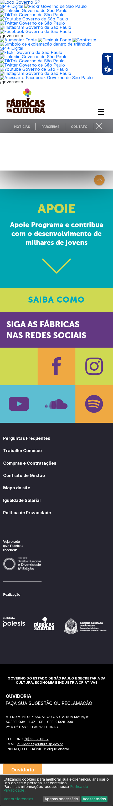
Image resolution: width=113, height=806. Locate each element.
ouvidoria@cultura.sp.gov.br (40, 744)
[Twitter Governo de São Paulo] (32, 65)
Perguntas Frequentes (26, 438)
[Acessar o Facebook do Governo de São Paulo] (46, 77)
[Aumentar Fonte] (18, 39)
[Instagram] (94, 366)
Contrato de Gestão (24, 475)
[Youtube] (19, 404)
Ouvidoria (22, 769)
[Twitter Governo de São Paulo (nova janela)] (32, 23)
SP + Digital (11, 6)
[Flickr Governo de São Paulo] (31, 52)
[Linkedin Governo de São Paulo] (34, 56)
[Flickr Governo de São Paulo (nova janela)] (55, 6)
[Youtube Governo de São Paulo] (34, 69)
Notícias (22, 127)
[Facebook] (56, 366)
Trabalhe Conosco (22, 450)
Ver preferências (18, 799)
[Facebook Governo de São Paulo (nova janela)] (35, 31)
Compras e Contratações (29, 463)
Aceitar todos (94, 799)
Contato (79, 127)
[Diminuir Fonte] (54, 39)
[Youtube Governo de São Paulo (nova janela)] (34, 18)
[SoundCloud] (56, 404)
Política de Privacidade (27, 512)
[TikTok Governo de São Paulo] (32, 60)
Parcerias (50, 127)
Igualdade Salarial (21, 500)
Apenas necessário (61, 799)
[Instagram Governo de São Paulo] (35, 27)
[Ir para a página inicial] (25, 113)
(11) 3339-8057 (36, 739)
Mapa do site (16, 487)
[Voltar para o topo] (99, 180)
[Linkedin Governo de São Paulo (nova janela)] (34, 10)
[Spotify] (94, 404)
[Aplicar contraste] (84, 39)
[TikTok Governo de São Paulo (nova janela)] (32, 14)
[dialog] (56, 790)
